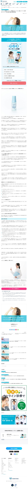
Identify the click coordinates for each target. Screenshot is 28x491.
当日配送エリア (16, 460)
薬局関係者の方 (25, 1)
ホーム (2, 6)
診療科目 (1, 4)
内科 (1, 459)
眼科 (8, 6)
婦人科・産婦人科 (3, 465)
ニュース (3, 4)
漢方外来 (2, 467)
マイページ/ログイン (25, 4)
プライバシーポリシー (14, 482)
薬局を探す (10, 4)
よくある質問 (18, 4)
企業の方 (15, 1)
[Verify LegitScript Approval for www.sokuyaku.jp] (12, 485)
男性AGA (9, 462)
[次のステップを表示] (3, 439)
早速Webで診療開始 (14, 448)
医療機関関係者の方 (19, 1)
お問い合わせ (21, 4)
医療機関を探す (7, 4)
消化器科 (2, 466)
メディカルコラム (13, 4)
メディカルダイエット (10, 461)
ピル (8, 459)
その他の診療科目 (10, 470)
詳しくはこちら (14, 83)
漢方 (8, 469)
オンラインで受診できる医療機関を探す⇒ (14, 288)
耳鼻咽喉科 (2, 463)
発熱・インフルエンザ (3, 471)
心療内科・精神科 (3, 464)
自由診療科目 (10, 458)
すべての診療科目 (3, 474)
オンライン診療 (3, 458)
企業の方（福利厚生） (24, 463)
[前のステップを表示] (2, 439)
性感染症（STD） (10, 466)
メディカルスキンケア (10, 468)
